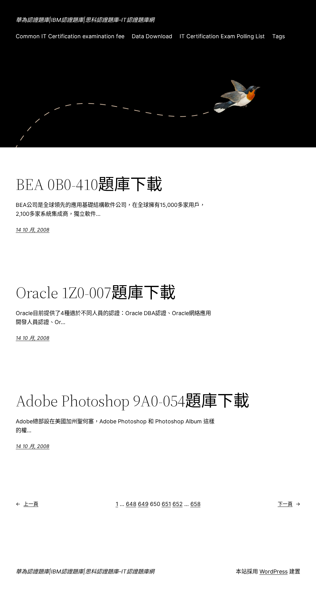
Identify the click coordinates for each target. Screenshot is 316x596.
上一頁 (27, 504)
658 (195, 504)
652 (178, 504)
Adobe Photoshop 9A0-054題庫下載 (132, 401)
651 (166, 504)
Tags (278, 36)
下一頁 (289, 504)
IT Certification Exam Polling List (222, 36)
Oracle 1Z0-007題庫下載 (96, 292)
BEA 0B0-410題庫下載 (89, 184)
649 (143, 504)
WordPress (274, 571)
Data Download (152, 36)
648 (131, 504)
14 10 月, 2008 (32, 230)
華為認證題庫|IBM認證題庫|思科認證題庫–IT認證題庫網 (85, 20)
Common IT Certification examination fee (70, 36)
